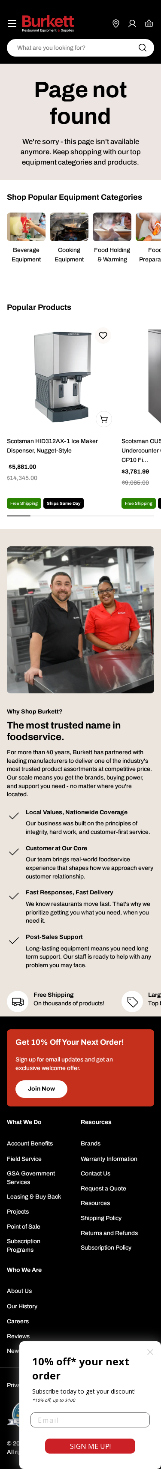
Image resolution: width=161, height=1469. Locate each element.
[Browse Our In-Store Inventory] (116, 23)
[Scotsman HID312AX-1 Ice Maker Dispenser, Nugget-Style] (61, 377)
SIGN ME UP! (90, 1446)
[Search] (142, 47)
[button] (103, 335)
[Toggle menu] (12, 23)
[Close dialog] (150, 1352)
